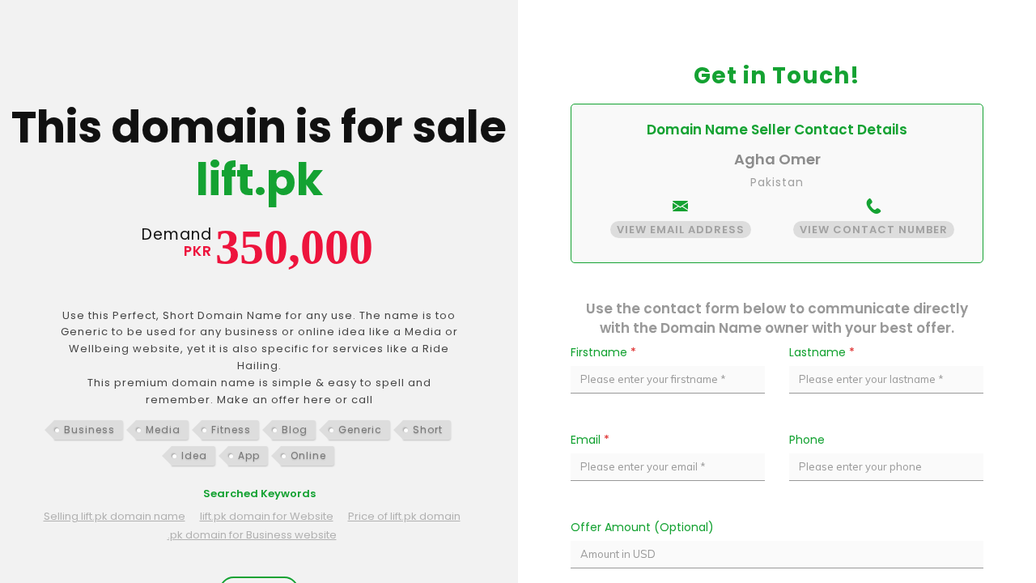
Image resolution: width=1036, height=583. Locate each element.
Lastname (822, 352)
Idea (194, 455)
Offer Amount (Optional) (642, 527)
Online (308, 455)
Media (163, 429)
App (249, 455)
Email (590, 439)
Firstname (603, 352)
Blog (295, 429)
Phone (807, 439)
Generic (360, 429)
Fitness (231, 429)
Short (428, 429)
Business (89, 429)
